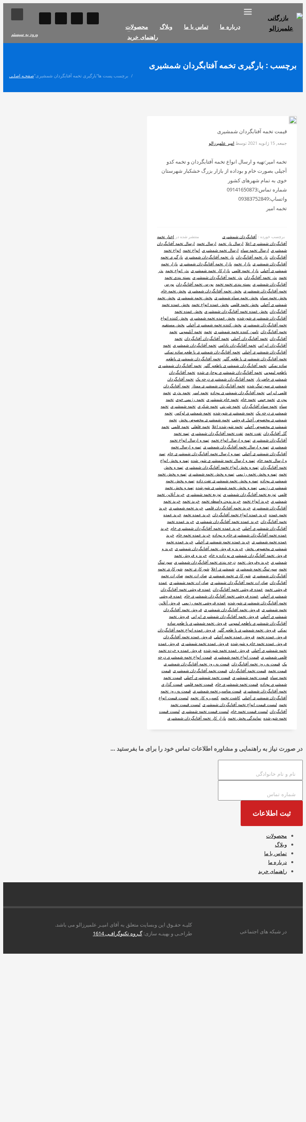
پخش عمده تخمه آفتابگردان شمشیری (236, 311)
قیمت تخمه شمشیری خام (236, 684)
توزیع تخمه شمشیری (203, 494)
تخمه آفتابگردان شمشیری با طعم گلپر (255, 358)
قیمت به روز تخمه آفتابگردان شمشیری (197, 663)
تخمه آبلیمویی (190, 331)
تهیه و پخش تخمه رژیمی (256, 474)
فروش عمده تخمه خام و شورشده (259, 643)
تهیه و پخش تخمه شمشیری (211, 474)
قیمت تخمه (277, 670)
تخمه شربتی (230, 406)
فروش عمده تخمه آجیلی (234, 636)
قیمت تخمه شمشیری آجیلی (207, 677)
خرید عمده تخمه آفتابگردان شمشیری (227, 521)
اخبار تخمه (165, 236)
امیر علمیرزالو (221, 143)
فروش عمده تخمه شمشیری (205, 643)
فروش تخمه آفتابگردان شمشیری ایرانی (225, 616)
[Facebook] (77, 18)
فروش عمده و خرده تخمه (180, 650)
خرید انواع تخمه (256, 501)
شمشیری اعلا (222, 569)
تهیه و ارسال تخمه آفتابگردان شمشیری (236, 447)
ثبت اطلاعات (272, 813)
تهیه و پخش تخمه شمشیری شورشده (226, 487)
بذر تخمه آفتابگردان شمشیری (217, 277)
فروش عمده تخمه (272, 636)
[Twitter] (93, 18)
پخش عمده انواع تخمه (210, 304)
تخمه (208, 331)
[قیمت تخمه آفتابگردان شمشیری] (286, 121)
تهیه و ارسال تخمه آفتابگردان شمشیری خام (203, 453)
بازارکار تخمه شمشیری (210, 270)
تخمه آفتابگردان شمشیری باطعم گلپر (235, 365)
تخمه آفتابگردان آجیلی (249, 338)
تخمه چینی (266, 399)
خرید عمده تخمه (196, 514)
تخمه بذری (181, 392)
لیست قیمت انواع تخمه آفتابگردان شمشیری (239, 704)
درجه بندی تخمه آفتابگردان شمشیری (204, 562)
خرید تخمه (191, 501)
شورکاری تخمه (196, 569)
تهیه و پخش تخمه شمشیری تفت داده (227, 480)
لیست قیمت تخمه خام (249, 711)
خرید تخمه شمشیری (186, 508)
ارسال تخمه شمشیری (220, 250)
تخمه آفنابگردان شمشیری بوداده (237, 392)
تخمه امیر (200, 392)
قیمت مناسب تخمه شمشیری (217, 691)
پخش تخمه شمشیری (194, 297)
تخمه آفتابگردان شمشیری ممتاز (218, 385)
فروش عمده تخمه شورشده (226, 650)
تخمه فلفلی (200, 426)
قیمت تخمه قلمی (198, 684)
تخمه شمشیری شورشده (233, 413)
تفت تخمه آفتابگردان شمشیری (217, 433)
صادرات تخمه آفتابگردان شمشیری (239, 582)
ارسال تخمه (206, 243)
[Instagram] (45, 18)
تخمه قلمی (180, 426)
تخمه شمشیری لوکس (193, 413)
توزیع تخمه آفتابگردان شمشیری (249, 494)
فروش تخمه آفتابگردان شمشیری (232, 609)
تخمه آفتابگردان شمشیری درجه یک (225, 379)
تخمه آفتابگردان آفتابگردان (206, 338)
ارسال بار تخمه (230, 243)
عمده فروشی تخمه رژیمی (204, 602)
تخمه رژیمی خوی (190, 399)
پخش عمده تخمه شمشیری (212, 318)
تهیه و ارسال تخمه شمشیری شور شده (223, 460)
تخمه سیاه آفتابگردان (259, 406)
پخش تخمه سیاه (273, 297)
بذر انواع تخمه (177, 270)
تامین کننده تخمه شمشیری (236, 331)
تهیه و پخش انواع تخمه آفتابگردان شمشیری (222, 467)
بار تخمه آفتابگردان (252, 257)
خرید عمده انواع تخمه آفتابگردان (239, 514)
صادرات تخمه (196, 575)
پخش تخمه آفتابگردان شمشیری (214, 291)
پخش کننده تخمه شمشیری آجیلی (213, 324)
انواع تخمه (191, 250)
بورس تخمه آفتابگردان (195, 284)
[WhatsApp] (61, 18)
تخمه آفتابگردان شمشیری (194, 345)
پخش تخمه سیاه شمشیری (236, 297)
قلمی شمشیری (274, 657)
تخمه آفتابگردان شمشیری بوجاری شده (229, 372)
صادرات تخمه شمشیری (188, 582)
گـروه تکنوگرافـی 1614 (117, 933)
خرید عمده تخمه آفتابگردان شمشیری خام (205, 528)
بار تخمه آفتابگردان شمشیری (209, 257)
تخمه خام (248, 399)
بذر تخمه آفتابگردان (260, 277)
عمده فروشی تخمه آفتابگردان (238, 589)
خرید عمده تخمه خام (193, 535)
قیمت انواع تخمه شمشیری (236, 657)
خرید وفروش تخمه (253, 562)
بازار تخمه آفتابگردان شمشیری (206, 263)
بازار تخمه (242, 263)
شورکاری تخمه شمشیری (230, 575)
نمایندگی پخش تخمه (244, 718)
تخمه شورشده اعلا (227, 426)
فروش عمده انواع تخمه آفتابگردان (187, 630)
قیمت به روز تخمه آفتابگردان (255, 663)
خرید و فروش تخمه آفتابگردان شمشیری (209, 548)
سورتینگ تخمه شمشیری (256, 569)
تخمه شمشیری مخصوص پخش (204, 419)
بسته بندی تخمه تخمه (233, 284)
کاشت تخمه (230, 697)
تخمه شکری (208, 406)
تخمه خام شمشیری (222, 399)
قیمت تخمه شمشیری (250, 677)
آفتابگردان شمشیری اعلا (266, 243)
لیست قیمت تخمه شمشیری (205, 711)
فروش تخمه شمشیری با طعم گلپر (247, 630)
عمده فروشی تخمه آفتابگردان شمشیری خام (221, 596)
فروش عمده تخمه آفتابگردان (187, 636)
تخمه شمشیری (183, 406)
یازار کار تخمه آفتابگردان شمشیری (196, 718)
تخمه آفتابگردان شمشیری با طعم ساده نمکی (202, 352)
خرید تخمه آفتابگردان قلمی (228, 508)
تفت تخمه (253, 433)
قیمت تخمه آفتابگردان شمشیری (200, 670)
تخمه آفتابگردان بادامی (237, 345)
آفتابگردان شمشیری (239, 236)
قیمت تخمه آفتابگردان (247, 670)
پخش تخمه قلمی (245, 304)
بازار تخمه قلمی (245, 270)
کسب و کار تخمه (204, 697)
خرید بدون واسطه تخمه (221, 501)
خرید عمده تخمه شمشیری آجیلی (222, 541)
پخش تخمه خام (173, 291)
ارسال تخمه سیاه (255, 250)
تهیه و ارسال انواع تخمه (231, 440)
